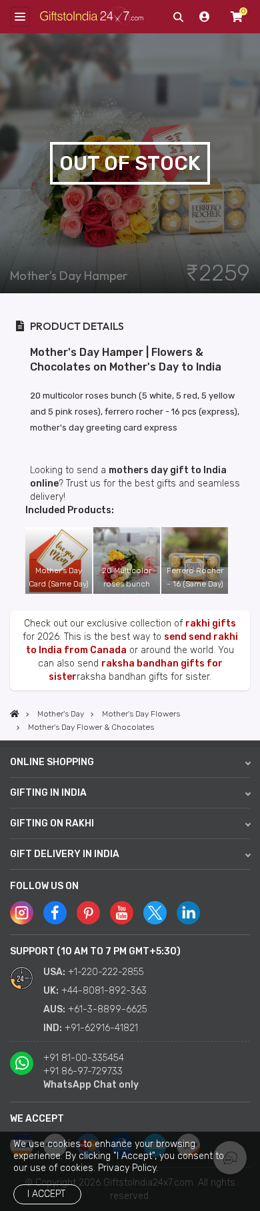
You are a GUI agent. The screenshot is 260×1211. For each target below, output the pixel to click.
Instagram (21, 912)
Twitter (155, 912)
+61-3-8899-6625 (107, 1009)
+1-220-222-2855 (106, 972)
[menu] (20, 16)
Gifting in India (48, 792)
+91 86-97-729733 (83, 1071)
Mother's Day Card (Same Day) (59, 577)
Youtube (121, 912)
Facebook (55, 912)
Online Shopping (52, 762)
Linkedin (188, 912)
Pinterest (88, 912)
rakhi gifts (210, 623)
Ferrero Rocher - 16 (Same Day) (195, 577)
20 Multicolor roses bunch (126, 577)
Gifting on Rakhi (52, 823)
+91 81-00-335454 (83, 1058)
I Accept (46, 1194)
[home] (14, 713)
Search (178, 16)
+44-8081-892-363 (104, 990)
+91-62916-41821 (101, 1028)
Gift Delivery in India (64, 854)
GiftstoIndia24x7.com (91, 17)
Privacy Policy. (128, 1168)
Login (204, 16)
